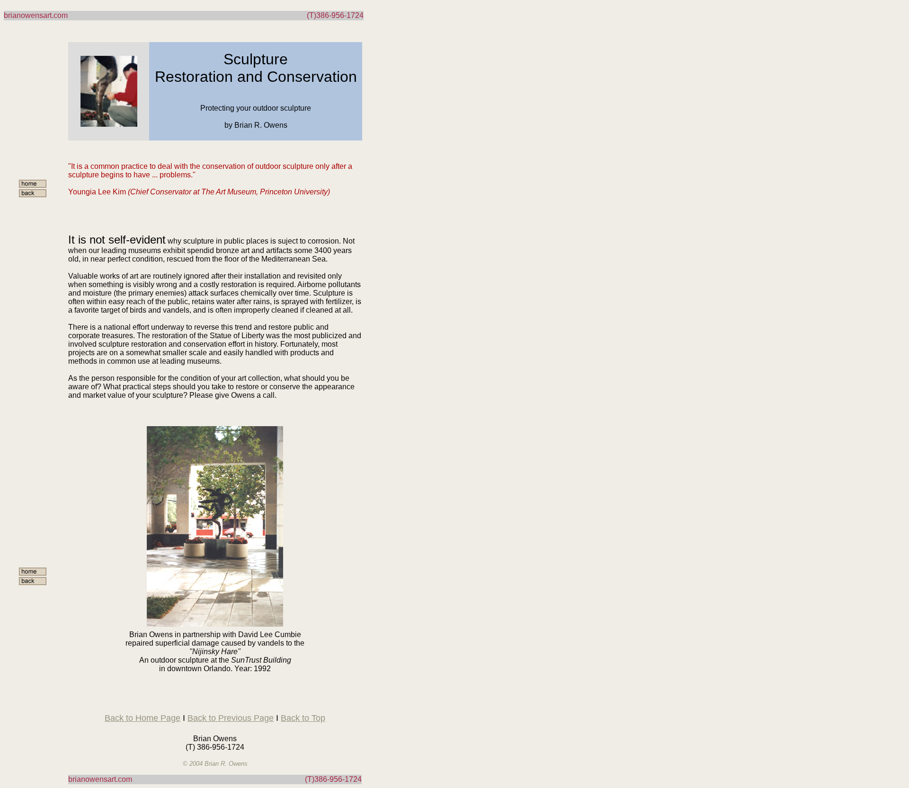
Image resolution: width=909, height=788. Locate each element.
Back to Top (303, 718)
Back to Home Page (142, 718)
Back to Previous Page (230, 718)
